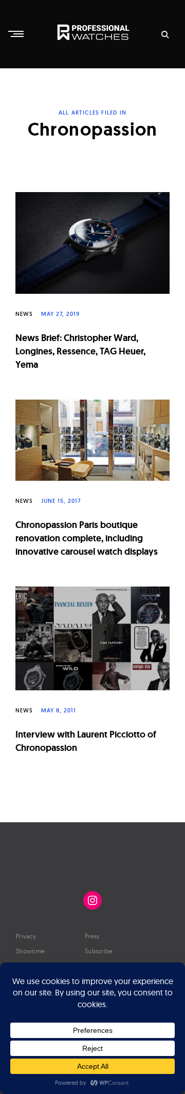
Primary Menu (17, 34)
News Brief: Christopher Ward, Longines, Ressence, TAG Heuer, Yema (80, 351)
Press (92, 936)
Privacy (26, 936)
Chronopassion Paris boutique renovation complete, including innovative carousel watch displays (86, 538)
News (24, 313)
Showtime (30, 951)
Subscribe (99, 951)
